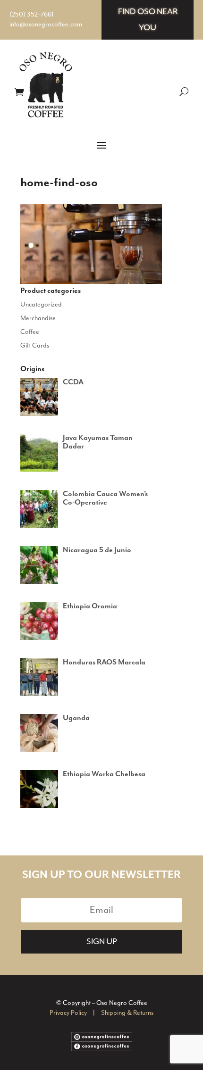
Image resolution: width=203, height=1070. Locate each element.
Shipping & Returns (127, 1013)
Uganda (76, 718)
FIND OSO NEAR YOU (148, 20)
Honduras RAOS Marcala (104, 662)
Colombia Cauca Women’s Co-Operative (105, 498)
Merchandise (38, 318)
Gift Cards (34, 345)
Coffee (29, 332)
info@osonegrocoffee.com (45, 24)
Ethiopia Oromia (90, 606)
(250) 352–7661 (31, 14)
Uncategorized (41, 304)
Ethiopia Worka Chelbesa (104, 774)
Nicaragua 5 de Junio (97, 550)
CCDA (73, 382)
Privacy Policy (68, 1013)
